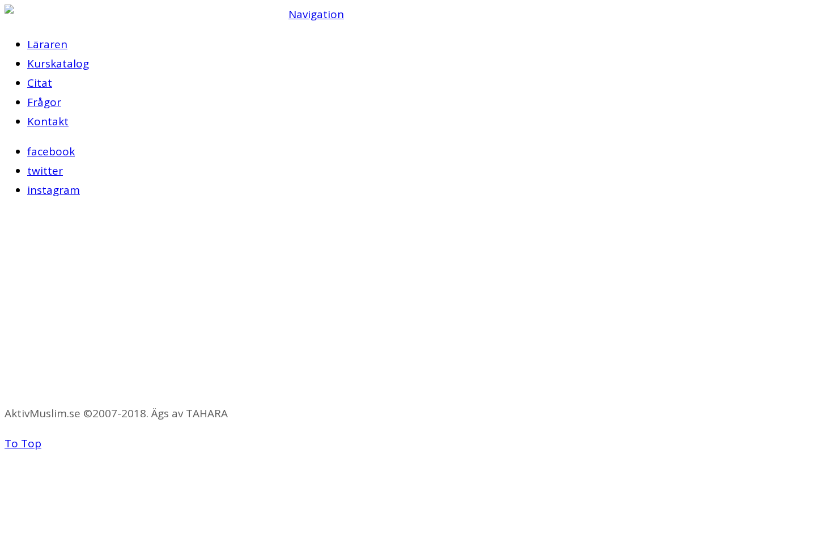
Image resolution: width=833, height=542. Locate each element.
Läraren (47, 44)
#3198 (21, 383)
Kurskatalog (58, 63)
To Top (23, 443)
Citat (39, 82)
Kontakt (48, 121)
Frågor (44, 102)
